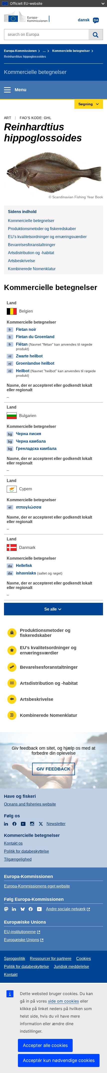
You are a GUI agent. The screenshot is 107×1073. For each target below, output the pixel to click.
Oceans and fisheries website (30, 804)
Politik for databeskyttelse (26, 851)
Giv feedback (53, 768)
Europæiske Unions (21, 940)
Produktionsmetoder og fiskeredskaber (42, 229)
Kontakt (10, 974)
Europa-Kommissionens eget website (37, 886)
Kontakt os (13, 843)
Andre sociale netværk (66, 909)
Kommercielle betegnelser (71, 51)
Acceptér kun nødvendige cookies (59, 1060)
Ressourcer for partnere (50, 958)
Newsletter (56, 824)
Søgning (96, 34)
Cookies (83, 958)
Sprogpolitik (14, 958)
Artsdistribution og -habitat (31, 253)
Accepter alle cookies (45, 1045)
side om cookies (63, 1001)
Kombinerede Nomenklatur (31, 269)
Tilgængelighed (18, 859)
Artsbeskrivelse (21, 261)
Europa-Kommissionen (20, 51)
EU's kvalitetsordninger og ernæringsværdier (47, 237)
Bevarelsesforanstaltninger (31, 245)
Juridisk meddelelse (71, 966)
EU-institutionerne (20, 932)
